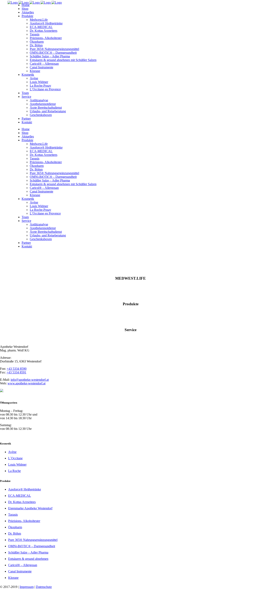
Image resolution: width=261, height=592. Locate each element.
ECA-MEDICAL (19, 495)
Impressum (27, 587)
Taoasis (13, 514)
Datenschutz (44, 587)
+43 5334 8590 (17, 368)
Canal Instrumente (20, 571)
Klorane (13, 577)
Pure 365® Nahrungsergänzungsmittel (33, 540)
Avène (12, 452)
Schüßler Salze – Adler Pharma (28, 552)
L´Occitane (15, 458)
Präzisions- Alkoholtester (24, 521)
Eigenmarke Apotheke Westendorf (30, 508)
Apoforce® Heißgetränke (24, 489)
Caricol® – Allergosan (22, 565)
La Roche (14, 471)
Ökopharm (15, 527)
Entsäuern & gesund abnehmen (28, 558)
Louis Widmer (17, 464)
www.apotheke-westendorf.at (26, 383)
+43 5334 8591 (16, 372)
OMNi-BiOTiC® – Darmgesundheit (31, 546)
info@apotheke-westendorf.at (30, 379)
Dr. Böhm (14, 533)
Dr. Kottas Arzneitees (22, 502)
